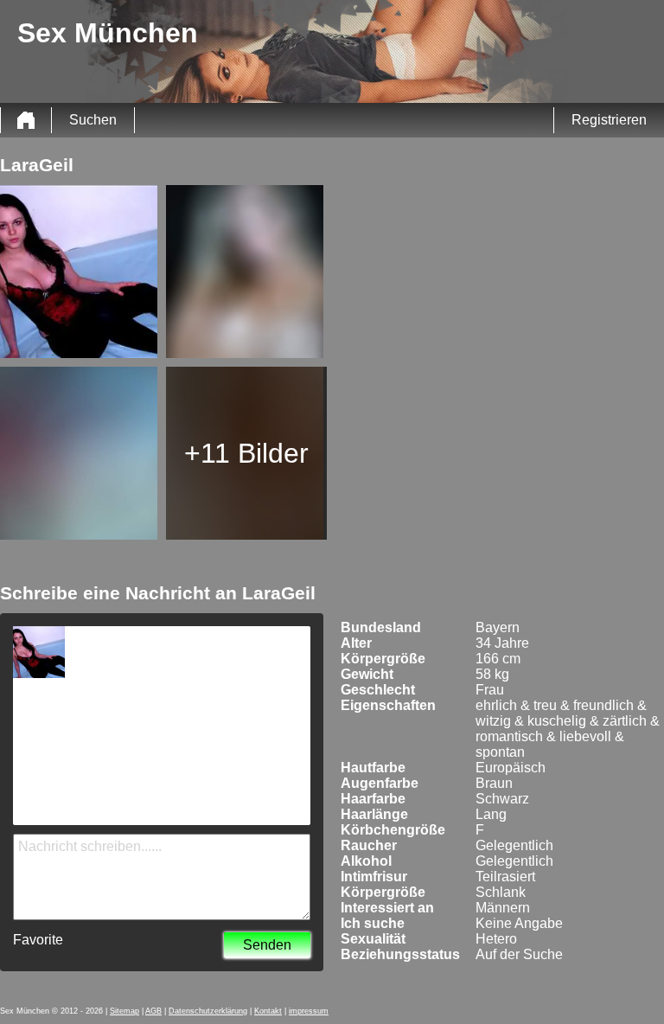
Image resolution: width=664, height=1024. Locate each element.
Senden (267, 945)
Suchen (93, 119)
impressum (309, 1011)
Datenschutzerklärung (208, 1011)
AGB (153, 1011)
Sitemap (124, 1011)
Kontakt (268, 1011)
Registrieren (609, 119)
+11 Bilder (246, 453)
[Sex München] (26, 120)
